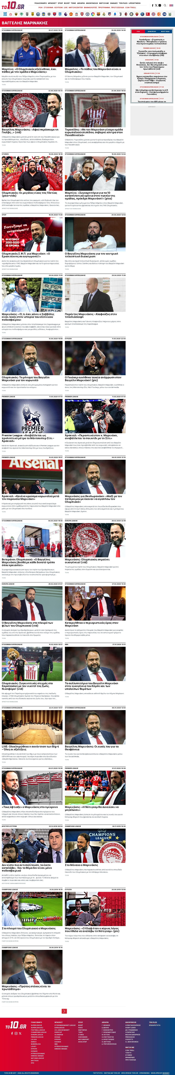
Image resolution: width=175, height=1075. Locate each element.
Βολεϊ (80, 1025)
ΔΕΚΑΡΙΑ (81, 3)
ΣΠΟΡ (60, 3)
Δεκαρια (105, 1022)
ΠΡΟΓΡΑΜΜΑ (104, 7)
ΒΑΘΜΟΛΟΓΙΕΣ (90, 7)
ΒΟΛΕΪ (67, 3)
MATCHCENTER (76, 7)
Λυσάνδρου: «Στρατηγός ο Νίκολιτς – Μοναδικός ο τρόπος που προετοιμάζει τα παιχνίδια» (151, 42)
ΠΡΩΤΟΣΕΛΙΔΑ (117, 7)
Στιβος (81, 1035)
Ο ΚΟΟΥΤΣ (129, 1039)
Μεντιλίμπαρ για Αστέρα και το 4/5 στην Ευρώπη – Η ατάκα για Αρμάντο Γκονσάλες (151, 92)
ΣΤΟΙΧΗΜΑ (48, 7)
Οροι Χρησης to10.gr (129, 1073)
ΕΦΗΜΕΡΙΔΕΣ (130, 1057)
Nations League (37, 1058)
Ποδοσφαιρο (36, 1022)
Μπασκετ (59, 1022)
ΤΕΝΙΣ (73, 3)
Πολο (80, 1028)
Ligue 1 (33, 1046)
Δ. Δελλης (105, 1028)
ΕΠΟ (32, 1063)
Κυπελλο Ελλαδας (38, 1054)
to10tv (128, 1053)
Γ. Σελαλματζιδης (109, 1032)
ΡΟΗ (40, 7)
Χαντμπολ (82, 1030)
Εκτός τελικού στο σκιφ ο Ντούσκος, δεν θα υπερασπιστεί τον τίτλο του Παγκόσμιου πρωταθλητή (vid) (151, 66)
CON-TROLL (130, 7)
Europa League (37, 1035)
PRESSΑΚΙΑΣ (130, 1037)
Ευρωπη (34, 1049)
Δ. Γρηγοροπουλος (109, 1044)
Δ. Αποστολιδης (108, 1039)
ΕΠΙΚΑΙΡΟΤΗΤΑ (154, 1025)
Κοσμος (34, 1051)
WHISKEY (165, 1073)
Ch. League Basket (62, 1030)
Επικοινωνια (145, 1073)
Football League (38, 1030)
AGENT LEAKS (130, 1028)
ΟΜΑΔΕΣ (114, 3)
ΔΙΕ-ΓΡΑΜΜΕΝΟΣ (131, 1030)
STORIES (128, 1055)
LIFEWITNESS (134, 3)
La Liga (34, 1039)
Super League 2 (37, 1028)
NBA (56, 1044)
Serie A (33, 1042)
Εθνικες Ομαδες (37, 1056)
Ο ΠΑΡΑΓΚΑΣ (130, 1032)
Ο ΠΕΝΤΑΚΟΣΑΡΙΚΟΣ (133, 1025)
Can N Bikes (82, 1037)
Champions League (38, 1032)
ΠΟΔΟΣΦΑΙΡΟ (41, 3)
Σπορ (80, 1022)
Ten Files (153, 1022)
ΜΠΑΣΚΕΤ (52, 3)
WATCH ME (104, 3)
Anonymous (130, 1022)
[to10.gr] (13, 5)
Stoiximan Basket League (65, 1025)
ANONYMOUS (92, 3)
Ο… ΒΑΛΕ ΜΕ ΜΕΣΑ (131, 1042)
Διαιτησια (34, 1061)
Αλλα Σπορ (82, 1042)
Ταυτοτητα (97, 1073)
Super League (36, 1025)
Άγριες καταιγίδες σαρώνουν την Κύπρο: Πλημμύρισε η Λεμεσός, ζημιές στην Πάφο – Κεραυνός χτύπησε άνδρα (151, 79)
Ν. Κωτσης (106, 1035)
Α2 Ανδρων (59, 1035)
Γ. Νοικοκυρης (107, 1030)
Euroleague (59, 1028)
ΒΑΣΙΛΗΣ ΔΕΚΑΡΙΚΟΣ (132, 1035)
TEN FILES (123, 3)
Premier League (37, 1037)
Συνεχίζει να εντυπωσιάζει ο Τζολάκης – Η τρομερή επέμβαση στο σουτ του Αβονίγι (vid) (152, 53)
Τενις (80, 1032)
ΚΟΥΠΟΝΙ (58, 7)
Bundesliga (36, 1044)
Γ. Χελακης (106, 1025)
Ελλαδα (57, 1037)
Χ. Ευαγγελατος (108, 1037)
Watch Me (129, 1047)
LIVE (66, 7)
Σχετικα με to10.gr (112, 1073)
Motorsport (83, 1039)
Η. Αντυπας (106, 1042)
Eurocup (58, 1032)
